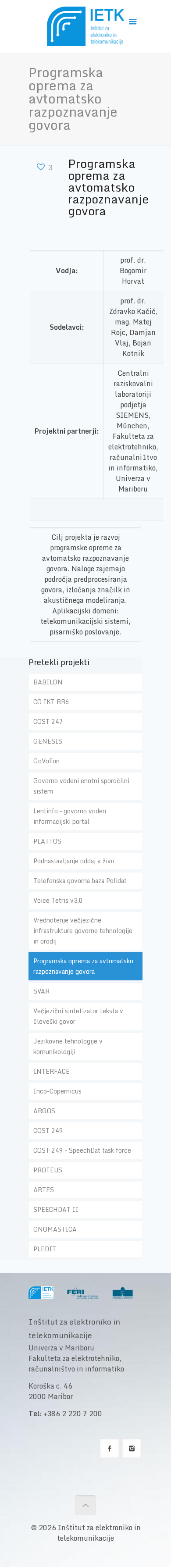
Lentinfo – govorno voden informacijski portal (69, 816)
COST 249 (48, 1130)
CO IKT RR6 (51, 702)
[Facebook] (79, 1553)
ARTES (43, 1190)
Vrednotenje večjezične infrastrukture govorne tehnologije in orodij (82, 930)
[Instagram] (91, 1553)
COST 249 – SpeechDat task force (82, 1150)
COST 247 (48, 721)
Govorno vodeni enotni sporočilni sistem (81, 786)
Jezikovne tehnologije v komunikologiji (68, 1046)
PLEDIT (44, 1249)
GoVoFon (46, 761)
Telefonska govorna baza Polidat (80, 881)
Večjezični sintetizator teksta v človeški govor (78, 1016)
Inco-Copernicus (57, 1091)
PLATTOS (47, 841)
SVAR (41, 991)
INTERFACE (51, 1071)
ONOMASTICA (55, 1229)
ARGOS (44, 1111)
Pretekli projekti (58, 662)
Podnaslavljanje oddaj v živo (73, 861)
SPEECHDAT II (55, 1209)
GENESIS (47, 741)
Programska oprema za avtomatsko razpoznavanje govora (83, 966)
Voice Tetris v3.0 (58, 900)
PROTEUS (47, 1170)
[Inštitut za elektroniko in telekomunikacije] (85, 28)
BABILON (48, 682)
